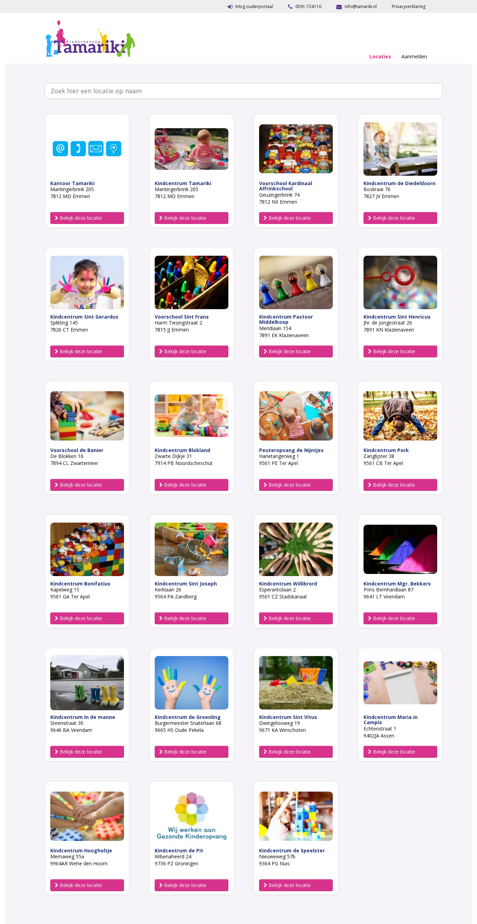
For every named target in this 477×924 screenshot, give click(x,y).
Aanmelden (414, 56)
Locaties (380, 56)
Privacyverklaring (408, 6)
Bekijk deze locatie (80, 217)
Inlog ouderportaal (253, 6)
